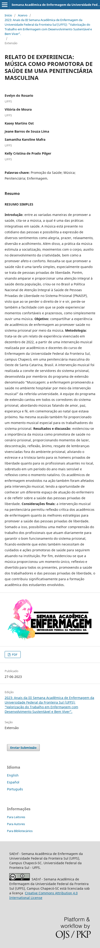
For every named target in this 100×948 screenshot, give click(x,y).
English (13, 775)
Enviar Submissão (23, 747)
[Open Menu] (4, 4)
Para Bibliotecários (20, 831)
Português (15, 789)
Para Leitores (16, 817)
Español (13, 782)
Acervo (22, 15)
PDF (14, 654)
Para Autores (16, 824)
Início (8, 15)
